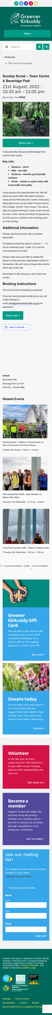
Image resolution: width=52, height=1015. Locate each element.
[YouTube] (36, 3)
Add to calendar (17, 327)
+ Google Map (18, 387)
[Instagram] (31, 3)
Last (7, 911)
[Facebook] (26, 3)
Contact (23, 1002)
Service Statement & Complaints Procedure (24, 1006)
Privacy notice (22, 998)
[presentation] (25, 421)
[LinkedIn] (21, 3)
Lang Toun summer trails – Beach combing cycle (26, 547)
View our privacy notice (18, 876)
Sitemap (7, 998)
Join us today (34, 839)
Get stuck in (35, 782)
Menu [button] (27, 33)
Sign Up (40, 936)
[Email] (16, 3)
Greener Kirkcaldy (26, 18)
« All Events (9, 57)
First (7, 900)
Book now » (26, 143)
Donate (38, 728)
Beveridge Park (10, 379)
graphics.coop (29, 967)
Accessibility (9, 1002)
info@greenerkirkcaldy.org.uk (24, 303)
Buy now (37, 654)
